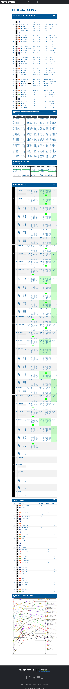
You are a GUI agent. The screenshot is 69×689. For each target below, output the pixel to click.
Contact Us (32, 682)
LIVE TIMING (22, 2)
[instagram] (34, 678)
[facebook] (26, 678)
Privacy (28, 682)
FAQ (25, 682)
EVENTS (40, 2)
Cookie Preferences (24, 684)
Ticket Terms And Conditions (39, 682)
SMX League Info (31, 684)
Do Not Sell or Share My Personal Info (41, 684)
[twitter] (30, 678)
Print (54, 15)
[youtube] (38, 678)
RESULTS (32, 2)
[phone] (42, 678)
